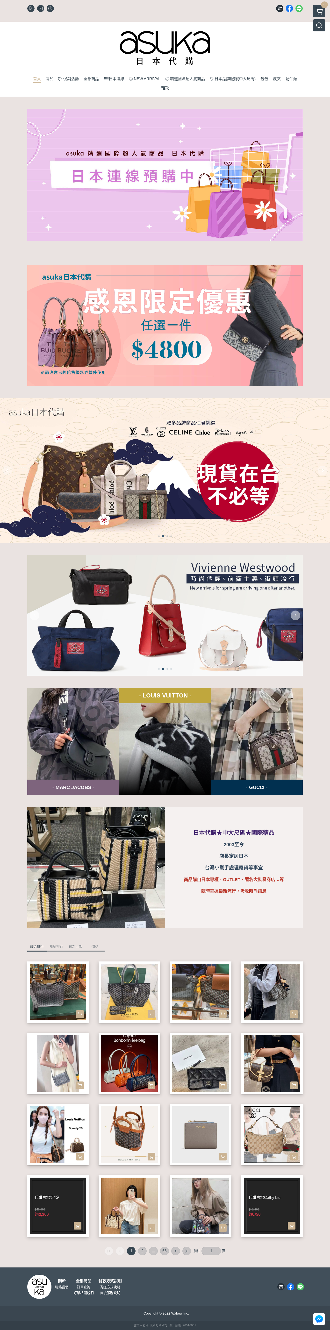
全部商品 (83, 1281)
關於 (62, 1281)
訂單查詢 (83, 1287)
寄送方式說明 (110, 1287)
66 (164, 1251)
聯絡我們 (62, 1287)
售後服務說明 (110, 1292)
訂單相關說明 (83, 1292)
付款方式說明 (110, 1281)
